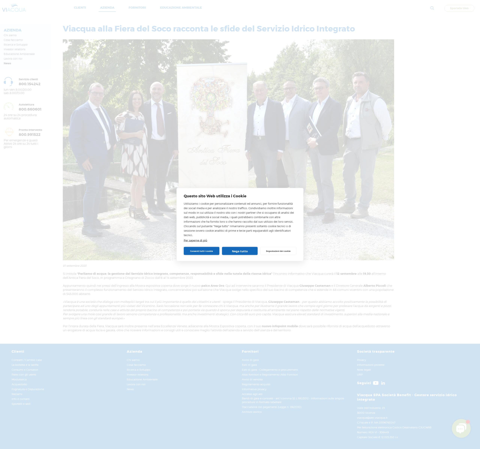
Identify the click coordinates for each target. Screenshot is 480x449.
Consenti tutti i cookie (201, 250)
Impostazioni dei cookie (278, 250)
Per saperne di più (195, 240)
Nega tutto (240, 251)
